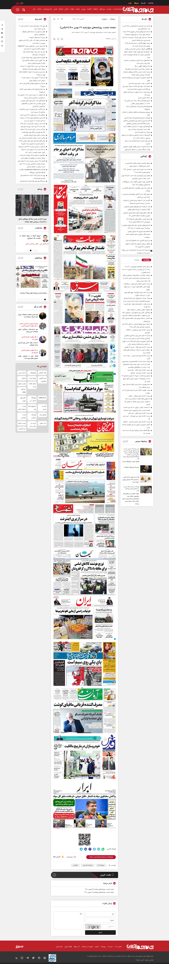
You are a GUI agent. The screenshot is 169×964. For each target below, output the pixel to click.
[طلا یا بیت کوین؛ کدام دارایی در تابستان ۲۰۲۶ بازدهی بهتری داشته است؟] (145, 479)
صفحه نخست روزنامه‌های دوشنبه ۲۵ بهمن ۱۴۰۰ (99, 889)
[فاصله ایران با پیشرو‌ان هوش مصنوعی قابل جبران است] (42, 354)
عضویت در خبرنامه (87, 946)
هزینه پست (32, 378)
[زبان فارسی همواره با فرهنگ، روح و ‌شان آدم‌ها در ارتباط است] (42, 316)
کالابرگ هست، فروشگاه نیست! (130, 461)
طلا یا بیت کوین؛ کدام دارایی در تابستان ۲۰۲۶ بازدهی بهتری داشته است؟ (131, 479)
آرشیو (97, 946)
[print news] (54, 19)
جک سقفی (43, 423)
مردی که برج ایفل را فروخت (131, 467)
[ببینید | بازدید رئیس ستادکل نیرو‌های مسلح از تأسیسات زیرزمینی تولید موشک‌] (32, 205)
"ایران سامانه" (140, 960)
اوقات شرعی (68, 946)
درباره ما (110, 946)
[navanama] (150, 3)
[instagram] (2, 25)
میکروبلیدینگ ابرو (32, 408)
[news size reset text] (58, 39)
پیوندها (103, 946)
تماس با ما (118, 946)
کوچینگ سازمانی (33, 416)
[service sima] (136, 3)
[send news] (58, 19)
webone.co (42, 398)
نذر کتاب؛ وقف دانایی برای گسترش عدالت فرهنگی (28, 344)
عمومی (104, 19)
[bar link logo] (19, 4)
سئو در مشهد (22, 384)
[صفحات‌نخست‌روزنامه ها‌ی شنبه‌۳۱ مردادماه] (32, 277)
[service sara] (143, 3)
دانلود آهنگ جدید (32, 385)
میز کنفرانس (22, 429)
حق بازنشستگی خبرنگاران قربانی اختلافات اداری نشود (28, 330)
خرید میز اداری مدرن (32, 425)
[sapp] (2, 42)
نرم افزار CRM (23, 391)
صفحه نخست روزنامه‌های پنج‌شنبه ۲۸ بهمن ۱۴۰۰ (99, 892)
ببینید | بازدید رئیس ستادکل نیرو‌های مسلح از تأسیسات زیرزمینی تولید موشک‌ (32, 220)
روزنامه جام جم (87, 865)
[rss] (2, 46)
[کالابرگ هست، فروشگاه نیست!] (145, 455)
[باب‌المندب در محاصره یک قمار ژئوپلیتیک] (43, 238)
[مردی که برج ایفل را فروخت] (145, 469)
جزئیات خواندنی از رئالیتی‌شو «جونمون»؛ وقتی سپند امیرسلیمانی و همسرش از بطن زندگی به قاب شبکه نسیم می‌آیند (130, 499)
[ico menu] (18, 10)
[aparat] (2, 38)
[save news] (62, 19)
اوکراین (75, 865)
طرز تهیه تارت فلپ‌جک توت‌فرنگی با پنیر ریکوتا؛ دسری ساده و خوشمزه (136, 251)
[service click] (130, 3)
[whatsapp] (103, 849)
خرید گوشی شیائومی (42, 380)
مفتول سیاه (43, 415)
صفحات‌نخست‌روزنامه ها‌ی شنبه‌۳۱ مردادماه (33, 293)
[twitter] (2, 34)
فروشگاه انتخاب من (33, 399)
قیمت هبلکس (23, 416)
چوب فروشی (42, 372)
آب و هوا (76, 946)
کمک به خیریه (44, 408)
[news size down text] (62, 39)
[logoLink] (138, 10)
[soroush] (81, 849)
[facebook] (90, 849)
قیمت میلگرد (22, 423)
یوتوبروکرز (33, 372)
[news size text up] (54, 39)
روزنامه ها (101, 865)
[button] (36, 250)
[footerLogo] (140, 947)
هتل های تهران (23, 399)
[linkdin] (85, 849)
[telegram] (2, 29)
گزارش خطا (56, 857)
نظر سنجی (59, 946)
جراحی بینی (22, 372)
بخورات (23, 378)
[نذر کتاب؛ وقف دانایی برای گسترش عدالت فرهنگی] (42, 341)
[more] (125, 441)
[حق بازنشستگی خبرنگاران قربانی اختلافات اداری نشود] (42, 328)
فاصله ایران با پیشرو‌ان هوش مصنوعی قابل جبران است (28, 357)
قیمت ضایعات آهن (22, 408)
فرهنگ (112, 19)
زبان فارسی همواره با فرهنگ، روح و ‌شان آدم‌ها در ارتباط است (28, 315)
